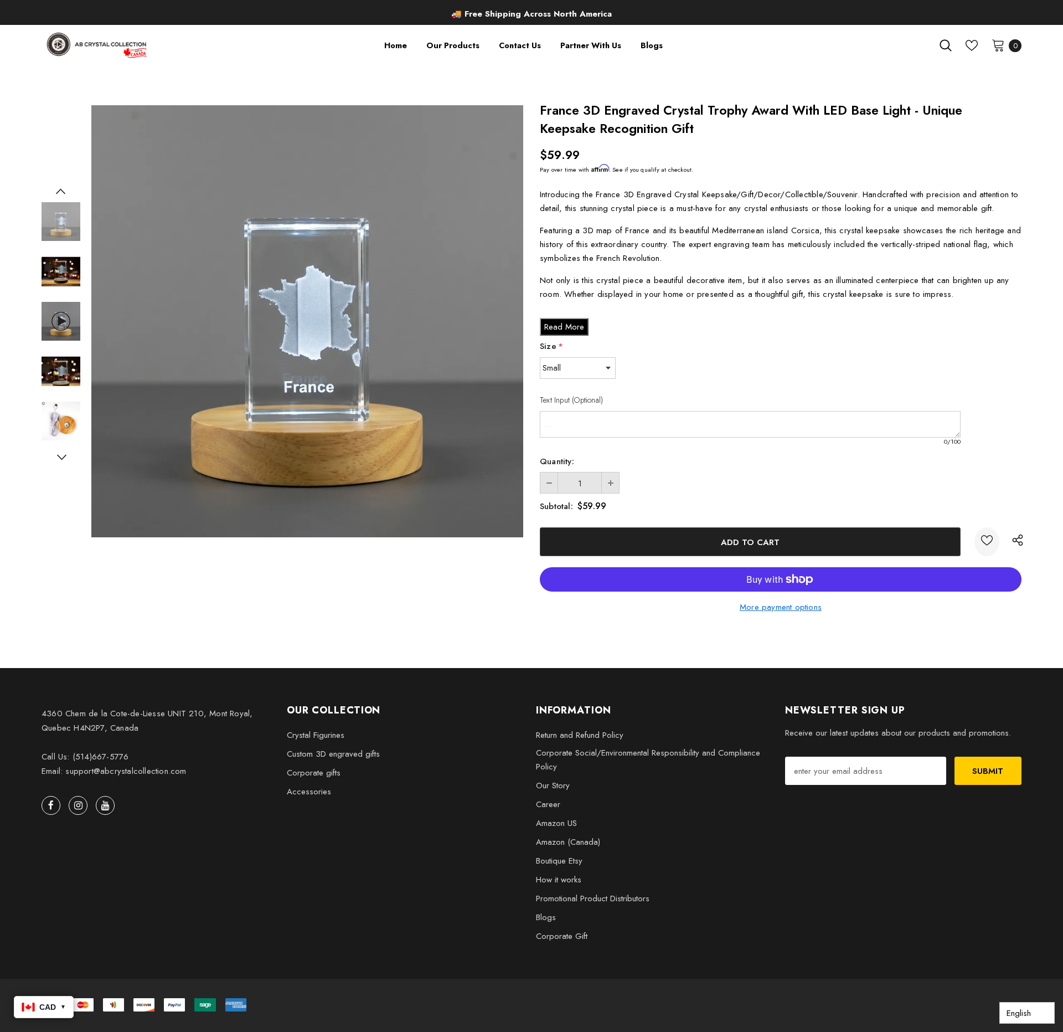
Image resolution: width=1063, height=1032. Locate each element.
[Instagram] (78, 805)
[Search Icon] (946, 45)
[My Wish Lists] (972, 45)
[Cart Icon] (998, 45)
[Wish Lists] (986, 541)
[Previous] (61, 191)
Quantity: (557, 461)
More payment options (781, 607)
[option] (531, 14)
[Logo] (98, 45)
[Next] (61, 457)
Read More (564, 327)
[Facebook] (51, 805)
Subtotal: (556, 506)
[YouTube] (105, 805)
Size (551, 346)
